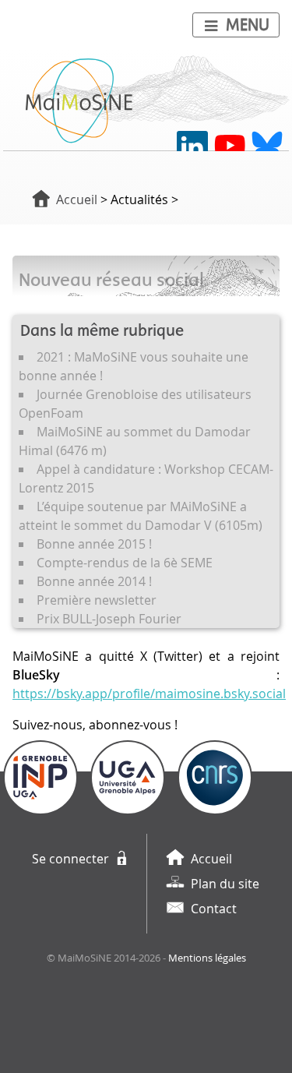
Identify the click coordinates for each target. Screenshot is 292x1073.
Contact (214, 908)
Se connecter (70, 858)
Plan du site (225, 883)
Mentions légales (207, 958)
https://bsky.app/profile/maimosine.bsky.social (149, 693)
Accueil (76, 199)
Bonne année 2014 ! (94, 581)
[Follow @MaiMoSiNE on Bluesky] (267, 146)
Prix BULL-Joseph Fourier (109, 618)
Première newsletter (97, 600)
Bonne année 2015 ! (94, 543)
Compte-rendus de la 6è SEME (125, 562)
